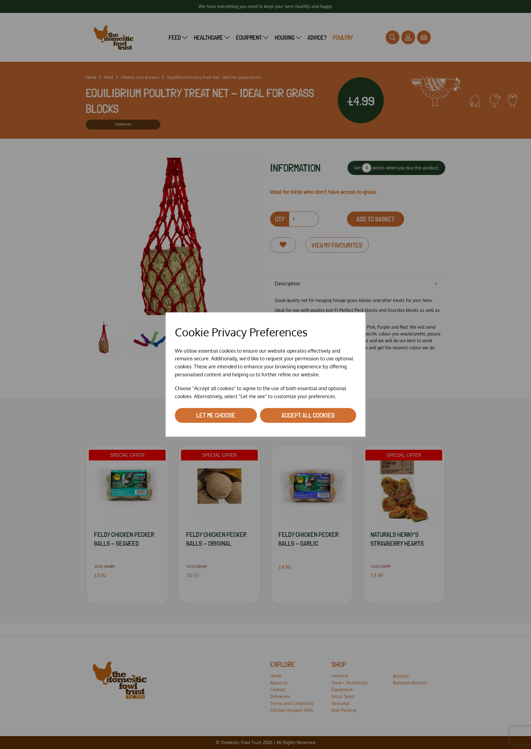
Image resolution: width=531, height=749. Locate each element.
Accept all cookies (308, 415)
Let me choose (215, 415)
